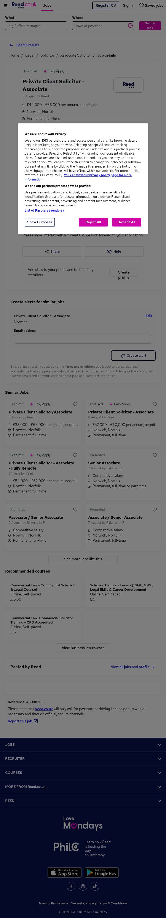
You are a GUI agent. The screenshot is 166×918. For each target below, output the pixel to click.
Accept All (127, 222)
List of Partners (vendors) (44, 210)
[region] (83, 178)
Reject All (93, 222)
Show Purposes (39, 222)
